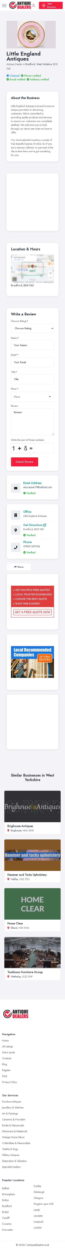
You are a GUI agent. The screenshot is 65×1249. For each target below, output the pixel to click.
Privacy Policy (9, 1082)
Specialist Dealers (11, 1167)
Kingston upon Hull (43, 1204)
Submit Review (24, 462)
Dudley (37, 1186)
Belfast (5, 1188)
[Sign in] (33, 5)
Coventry (7, 1224)
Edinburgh (39, 1192)
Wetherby (16, 976)
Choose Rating (18, 321)
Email (13, 355)
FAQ (4, 1076)
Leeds (37, 1210)
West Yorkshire (43, 64)
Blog (4, 1064)
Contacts (6, 1058)
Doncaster (7, 1230)
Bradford (30, 64)
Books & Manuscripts (13, 1125)
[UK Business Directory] (32, 662)
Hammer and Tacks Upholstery (27, 875)
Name (14, 338)
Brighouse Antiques (20, 826)
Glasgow (38, 1198)
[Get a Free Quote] (32, 601)
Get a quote (8, 1052)
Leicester (38, 1216)
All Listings (7, 1046)
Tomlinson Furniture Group (25, 972)
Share (20, 567)
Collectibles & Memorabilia (16, 1143)
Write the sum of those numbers (27, 440)
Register (6, 1070)
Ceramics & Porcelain (13, 1119)
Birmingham (8, 1194)
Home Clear (15, 923)
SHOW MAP (32, 269)
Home (5, 1040)
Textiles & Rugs (10, 1149)
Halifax (14, 879)
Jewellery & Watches (12, 1107)
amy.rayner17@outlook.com (37, 487)
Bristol (5, 1212)
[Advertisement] (32, 203)
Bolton (5, 1200)
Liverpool (38, 1221)
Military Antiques (10, 1155)
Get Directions (33, 525)
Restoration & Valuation (14, 1161)
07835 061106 (31, 546)
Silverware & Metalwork (14, 1131)
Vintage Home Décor (13, 1137)
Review (14, 406)
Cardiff (6, 1218)
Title (13, 372)
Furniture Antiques (11, 1101)
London (38, 1227)
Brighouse (16, 830)
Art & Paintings (10, 1113)
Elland (14, 928)
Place (13, 389)
